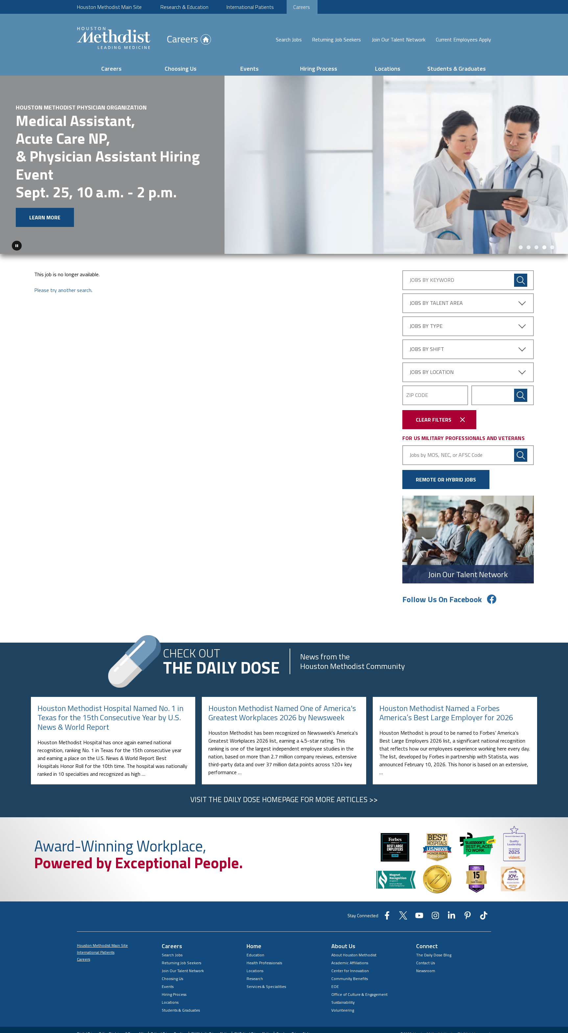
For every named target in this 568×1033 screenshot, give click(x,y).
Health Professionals (264, 963)
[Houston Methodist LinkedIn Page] (451, 918)
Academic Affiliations (349, 963)
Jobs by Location (432, 372)
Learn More (44, 217)
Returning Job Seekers (336, 39)
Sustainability (343, 1002)
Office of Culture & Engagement (359, 994)
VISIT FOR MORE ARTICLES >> (284, 799)
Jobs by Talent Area (436, 303)
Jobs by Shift (427, 349)
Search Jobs (289, 39)
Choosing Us (181, 68)
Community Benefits (349, 978)
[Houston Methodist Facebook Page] (387, 918)
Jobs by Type (426, 326)
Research (255, 978)
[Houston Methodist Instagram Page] (435, 918)
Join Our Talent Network (398, 39)
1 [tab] (521, 247)
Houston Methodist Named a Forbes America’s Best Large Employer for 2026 (446, 713)
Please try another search (62, 290)
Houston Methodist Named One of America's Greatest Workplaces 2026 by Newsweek (282, 713)
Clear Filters (433, 420)
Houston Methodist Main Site (109, 7)
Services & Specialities (266, 986)
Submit (520, 395)
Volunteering (342, 1010)
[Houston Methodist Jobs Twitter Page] (403, 918)
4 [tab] (544, 247)
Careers (301, 7)
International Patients (250, 7)
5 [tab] (552, 247)
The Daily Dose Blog (433, 955)
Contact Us (425, 963)
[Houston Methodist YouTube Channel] (419, 918)
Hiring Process (318, 68)
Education (255, 955)
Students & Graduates (456, 68)
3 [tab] (536, 247)
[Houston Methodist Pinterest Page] (467, 918)
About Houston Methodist (353, 955)
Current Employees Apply (463, 39)
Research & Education (184, 7)
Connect (427, 946)
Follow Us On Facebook (442, 599)
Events (249, 68)
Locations (387, 68)
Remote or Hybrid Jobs (446, 479)
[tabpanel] (284, 165)
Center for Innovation (350, 971)
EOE (335, 986)
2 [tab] (529, 247)
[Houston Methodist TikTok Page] (484, 918)
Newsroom (425, 971)
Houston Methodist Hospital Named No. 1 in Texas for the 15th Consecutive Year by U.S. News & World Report (110, 717)
